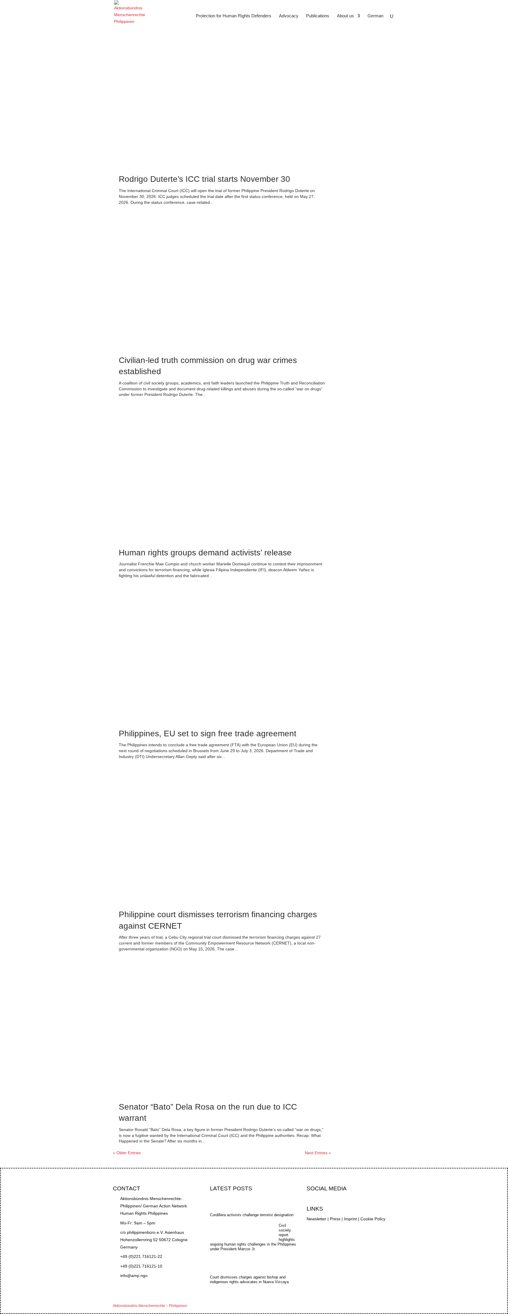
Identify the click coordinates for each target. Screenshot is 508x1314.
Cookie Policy (372, 1218)
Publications (317, 16)
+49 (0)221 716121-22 (141, 1256)
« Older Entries (127, 1152)
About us (345, 16)
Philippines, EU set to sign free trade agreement (207, 733)
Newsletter (316, 1218)
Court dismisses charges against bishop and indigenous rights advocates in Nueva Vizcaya (249, 1279)
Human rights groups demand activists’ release (205, 552)
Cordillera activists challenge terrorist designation (251, 1215)
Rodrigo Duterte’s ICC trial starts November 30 (204, 179)
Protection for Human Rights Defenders (233, 16)
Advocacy (288, 16)
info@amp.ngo (134, 1275)
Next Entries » (318, 1152)
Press (335, 1218)
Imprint (350, 1218)
